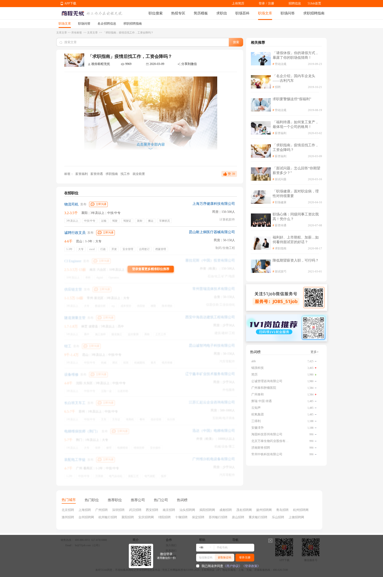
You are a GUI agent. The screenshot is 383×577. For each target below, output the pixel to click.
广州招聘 (101, 510)
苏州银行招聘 (218, 517)
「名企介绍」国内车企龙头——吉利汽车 (294, 78)
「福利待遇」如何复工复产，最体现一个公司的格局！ (296, 124)
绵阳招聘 (164, 517)
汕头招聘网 (187, 510)
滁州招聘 (68, 517)
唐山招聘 (238, 517)
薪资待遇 (97, 174)
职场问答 (288, 13)
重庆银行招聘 (258, 517)
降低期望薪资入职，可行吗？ (296, 260)
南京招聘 (169, 510)
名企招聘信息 (107, 23)
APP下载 (70, 3)
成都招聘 (225, 510)
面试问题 (280, 179)
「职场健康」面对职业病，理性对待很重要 (296, 193)
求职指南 (112, 174)
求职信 (221, 13)
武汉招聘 (135, 510)
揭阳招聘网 (207, 510)
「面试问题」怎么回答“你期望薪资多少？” (296, 170)
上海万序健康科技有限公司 (213, 203)
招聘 (278, 87)
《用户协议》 (232, 566)
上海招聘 (84, 510)
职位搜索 (156, 13)
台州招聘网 (86, 517)
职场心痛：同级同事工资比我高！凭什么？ (296, 216)
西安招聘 (152, 510)
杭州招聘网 (301, 510)
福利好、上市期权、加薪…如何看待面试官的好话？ (296, 239)
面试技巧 (280, 271)
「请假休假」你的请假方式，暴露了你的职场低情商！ (296, 55)
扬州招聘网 (264, 510)
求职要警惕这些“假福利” (292, 99)
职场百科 (242, 13)
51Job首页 (314, 3)
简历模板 (201, 13)
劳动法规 (280, 64)
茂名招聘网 (244, 510)
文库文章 (61, 32)
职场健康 (280, 202)
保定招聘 (198, 517)
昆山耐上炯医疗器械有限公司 (212, 232)
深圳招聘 (118, 510)
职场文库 (265, 13)
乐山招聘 (278, 517)
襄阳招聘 (127, 517)
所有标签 (77, 32)
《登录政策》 (251, 566)
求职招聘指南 (313, 13)
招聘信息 (295, 3)
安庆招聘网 (146, 517)
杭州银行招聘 (107, 517)
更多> (315, 352)
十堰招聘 (181, 517)
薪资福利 (81, 174)
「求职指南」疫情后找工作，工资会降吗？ (296, 147)
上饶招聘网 (296, 517)
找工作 (126, 174)
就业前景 (139, 174)
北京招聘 (68, 510)
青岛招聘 (282, 510)
